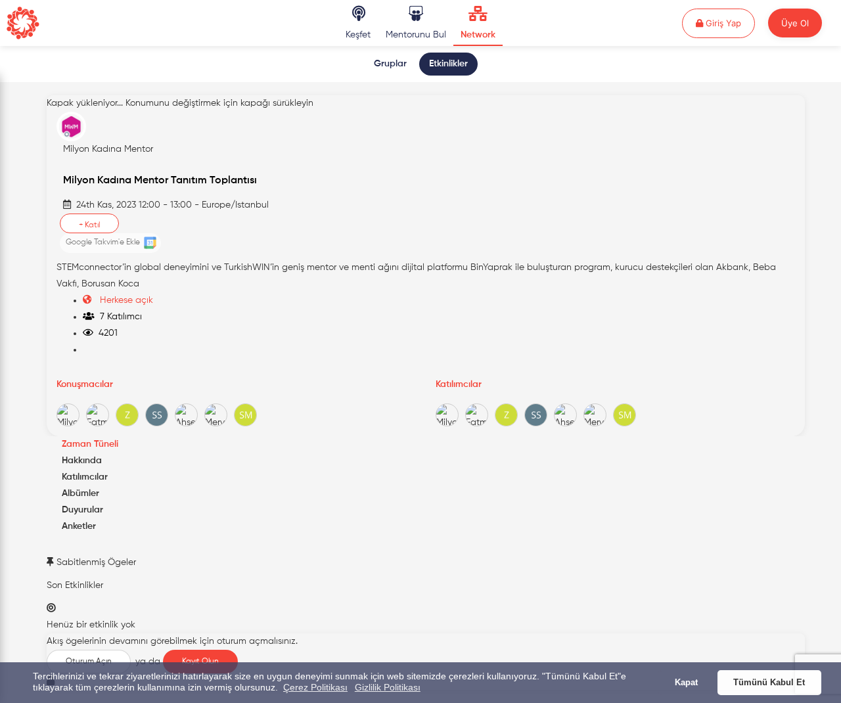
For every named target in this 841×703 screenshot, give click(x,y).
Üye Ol (795, 23)
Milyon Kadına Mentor (108, 149)
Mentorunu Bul (416, 34)
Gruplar (390, 63)
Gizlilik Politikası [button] (387, 687)
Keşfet (358, 34)
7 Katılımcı (118, 316)
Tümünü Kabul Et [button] (769, 682)
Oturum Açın (89, 662)
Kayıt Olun (200, 662)
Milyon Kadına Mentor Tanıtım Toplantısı (160, 180)
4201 (105, 333)
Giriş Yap (729, 22)
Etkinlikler (448, 63)
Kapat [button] (686, 682)
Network (478, 34)
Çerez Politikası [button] (315, 687)
